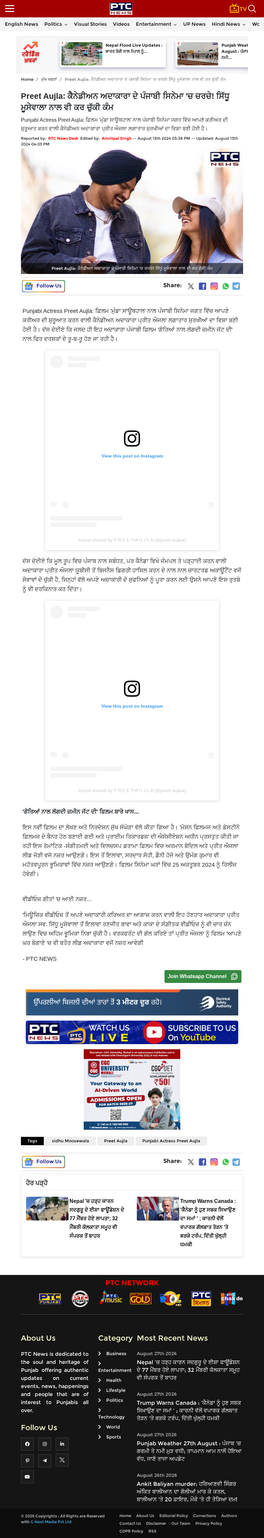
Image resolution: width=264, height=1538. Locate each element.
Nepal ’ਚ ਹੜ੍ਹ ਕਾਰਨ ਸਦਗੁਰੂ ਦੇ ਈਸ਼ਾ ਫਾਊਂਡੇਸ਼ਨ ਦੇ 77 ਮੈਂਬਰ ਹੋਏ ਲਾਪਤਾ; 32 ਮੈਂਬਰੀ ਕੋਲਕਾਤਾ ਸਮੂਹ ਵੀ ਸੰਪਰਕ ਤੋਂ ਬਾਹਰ (188, 1370)
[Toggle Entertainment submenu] (175, 24)
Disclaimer (156, 1523)
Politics (53, 24)
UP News (194, 24)
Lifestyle (116, 1390)
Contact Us (130, 1523)
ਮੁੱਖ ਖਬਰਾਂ (49, 79)
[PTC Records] (80, 1298)
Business (116, 1353)
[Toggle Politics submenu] (66, 24)
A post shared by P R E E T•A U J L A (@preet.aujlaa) (132, 540)
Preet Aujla (115, 1140)
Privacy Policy (208, 1523)
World (113, 1427)
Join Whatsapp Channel (197, 976)
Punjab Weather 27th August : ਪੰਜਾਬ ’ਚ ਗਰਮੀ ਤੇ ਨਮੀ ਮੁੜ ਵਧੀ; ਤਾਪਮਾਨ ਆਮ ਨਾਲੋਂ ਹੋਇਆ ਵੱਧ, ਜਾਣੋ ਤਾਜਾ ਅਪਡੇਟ (189, 1451)
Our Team (180, 1523)
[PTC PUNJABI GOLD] (141, 1298)
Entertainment (153, 24)
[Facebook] (202, 286)
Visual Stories (90, 24)
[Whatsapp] (226, 286)
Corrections (204, 1515)
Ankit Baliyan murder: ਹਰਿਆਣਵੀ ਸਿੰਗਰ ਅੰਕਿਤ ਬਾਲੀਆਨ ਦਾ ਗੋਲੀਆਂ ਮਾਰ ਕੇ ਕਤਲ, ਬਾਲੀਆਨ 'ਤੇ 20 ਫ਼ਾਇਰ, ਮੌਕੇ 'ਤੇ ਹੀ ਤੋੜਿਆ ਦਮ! (187, 1492)
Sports (113, 1437)
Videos (121, 24)
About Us (145, 1515)
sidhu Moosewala (70, 1140)
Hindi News (226, 24)
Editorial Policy (173, 1515)
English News (21, 24)
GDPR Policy (131, 1531)
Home (27, 79)
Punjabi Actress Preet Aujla (171, 1140)
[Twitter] (191, 287)
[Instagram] (214, 286)
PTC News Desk (63, 138)
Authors (229, 1515)
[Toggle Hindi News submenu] (244, 24)
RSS (152, 1531)
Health (113, 1380)
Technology (111, 1417)
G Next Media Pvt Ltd (51, 1521)
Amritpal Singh (117, 138)
